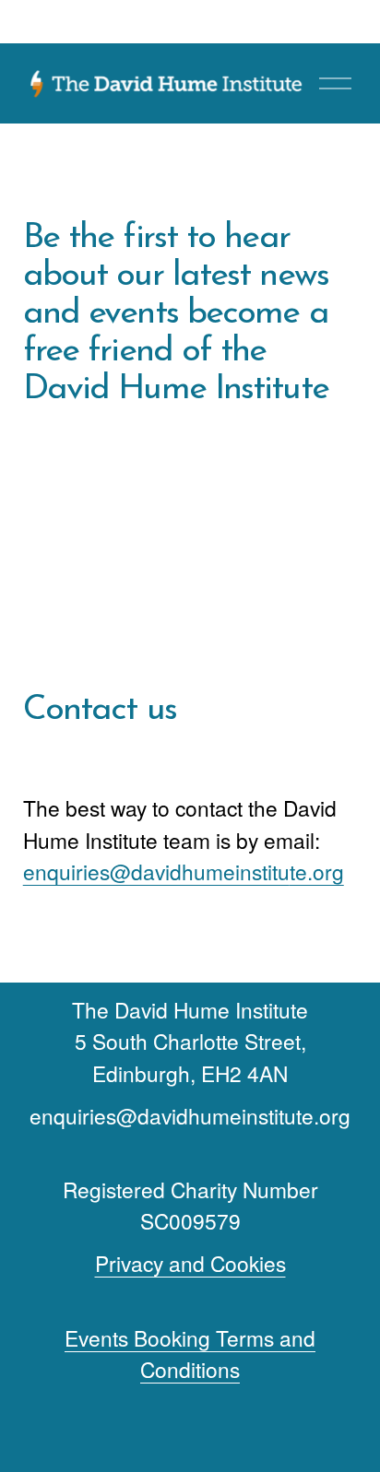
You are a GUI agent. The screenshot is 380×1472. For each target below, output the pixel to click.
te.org (317, 871)
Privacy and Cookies (190, 1263)
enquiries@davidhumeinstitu (156, 871)
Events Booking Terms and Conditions (190, 1353)
